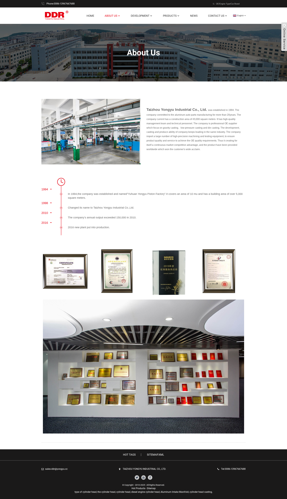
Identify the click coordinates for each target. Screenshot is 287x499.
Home (90, 15)
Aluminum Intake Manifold (175, 491)
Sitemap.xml (155, 454)
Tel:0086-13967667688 (233, 469)
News (194, 15)
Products (170, 15)
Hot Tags (129, 454)
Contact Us (216, 15)
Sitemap (151, 488)
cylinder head (123, 491)
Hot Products (138, 488)
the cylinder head (106, 491)
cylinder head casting (201, 491)
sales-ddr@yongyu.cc (56, 469)
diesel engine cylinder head (145, 491)
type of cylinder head (86, 491)
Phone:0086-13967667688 (60, 3)
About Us (111, 15)
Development (140, 15)
